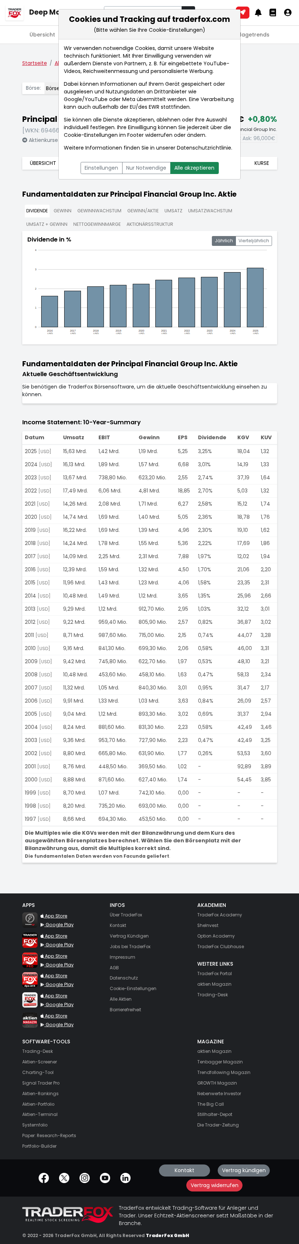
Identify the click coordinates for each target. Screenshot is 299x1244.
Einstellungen (101, 167)
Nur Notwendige (146, 167)
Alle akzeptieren (194, 167)
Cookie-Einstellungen (91, 135)
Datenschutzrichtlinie (204, 147)
